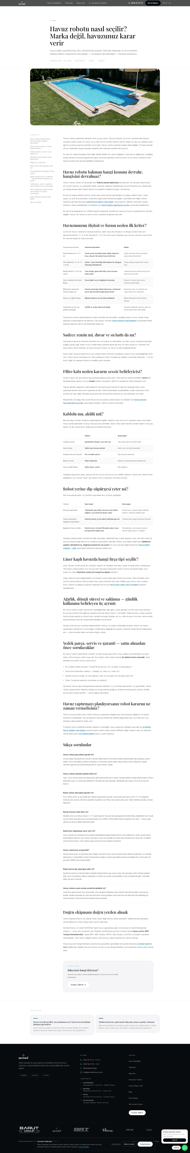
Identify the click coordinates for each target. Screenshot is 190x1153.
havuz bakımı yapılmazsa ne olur (116, 205)
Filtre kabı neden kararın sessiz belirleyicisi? (41, 158)
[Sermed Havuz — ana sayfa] (22, 3)
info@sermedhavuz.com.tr (93, 1072)
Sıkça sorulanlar (35, 202)
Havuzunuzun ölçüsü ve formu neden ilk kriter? (41, 147)
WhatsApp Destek (90, 1068)
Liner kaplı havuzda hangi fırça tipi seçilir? (42, 172)
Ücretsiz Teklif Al (77, 985)
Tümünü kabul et (145, 1144)
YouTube (46, 1075)
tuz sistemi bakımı (86, 734)
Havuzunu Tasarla (99, 3)
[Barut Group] (29, 1130)
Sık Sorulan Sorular (135, 1104)
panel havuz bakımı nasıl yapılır (100, 202)
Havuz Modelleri (54, 3)
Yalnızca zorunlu (129, 1144)
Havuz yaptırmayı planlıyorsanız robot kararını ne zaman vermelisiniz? (41, 191)
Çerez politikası (84, 1147)
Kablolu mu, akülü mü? (38, 162)
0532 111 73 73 (137, 3)
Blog (53, 20)
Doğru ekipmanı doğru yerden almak (40, 198)
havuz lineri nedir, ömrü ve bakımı (124, 585)
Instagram (24, 1075)
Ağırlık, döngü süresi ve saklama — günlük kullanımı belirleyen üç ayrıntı (41, 179)
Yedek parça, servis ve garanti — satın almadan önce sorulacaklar (41, 185)
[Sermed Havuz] (56, 1130)
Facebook (35, 1075)
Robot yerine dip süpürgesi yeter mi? (41, 167)
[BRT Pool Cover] (81, 1130)
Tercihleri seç (115, 1144)
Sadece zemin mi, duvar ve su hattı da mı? (40, 153)
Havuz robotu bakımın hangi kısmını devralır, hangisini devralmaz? (40, 141)
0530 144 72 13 (91, 1064)
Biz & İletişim (153, 3)
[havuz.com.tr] (107, 1130)
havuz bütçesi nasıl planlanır (124, 321)
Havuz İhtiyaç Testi (136, 1086)
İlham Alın (81, 3)
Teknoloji (69, 3)
